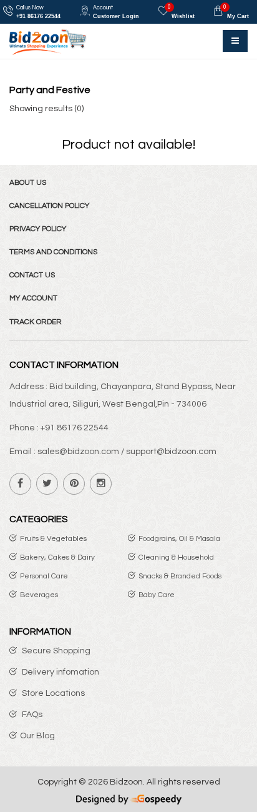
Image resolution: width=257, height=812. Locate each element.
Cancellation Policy (49, 206)
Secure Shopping (55, 650)
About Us (27, 183)
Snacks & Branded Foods (179, 576)
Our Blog (37, 735)
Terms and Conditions (53, 252)
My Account (33, 298)
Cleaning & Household (176, 557)
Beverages (39, 595)
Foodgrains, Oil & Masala (179, 539)
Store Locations (52, 693)
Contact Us (32, 275)
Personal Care (44, 576)
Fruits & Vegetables (53, 539)
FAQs (31, 714)
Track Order (35, 322)
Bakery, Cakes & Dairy (57, 557)
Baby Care (156, 595)
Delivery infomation (59, 672)
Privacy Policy (37, 229)
